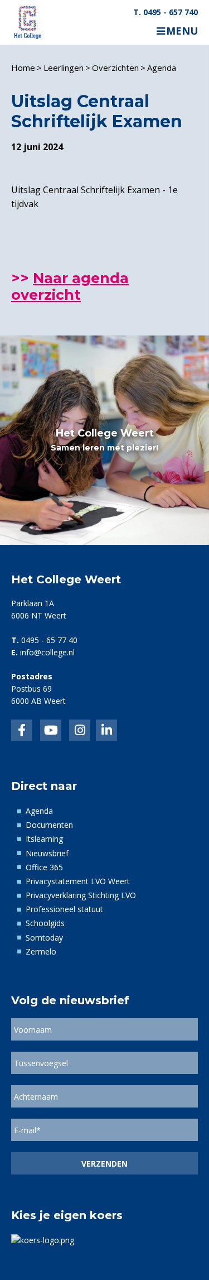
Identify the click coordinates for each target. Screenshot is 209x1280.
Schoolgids (45, 923)
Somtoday (44, 937)
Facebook (21, 730)
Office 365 (44, 867)
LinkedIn (50, 730)
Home (23, 67)
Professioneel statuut (64, 909)
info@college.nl (47, 652)
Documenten (49, 824)
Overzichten (115, 67)
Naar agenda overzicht (70, 286)
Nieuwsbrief (47, 853)
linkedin (106, 730)
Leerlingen (63, 67)
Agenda (161, 67)
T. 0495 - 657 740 (165, 12)
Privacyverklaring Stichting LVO (81, 895)
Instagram (79, 730)
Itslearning (44, 838)
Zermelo (41, 951)
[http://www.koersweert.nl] (42, 1239)
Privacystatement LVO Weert (78, 881)
